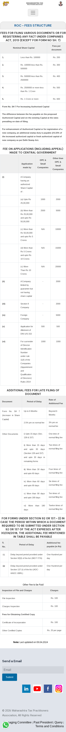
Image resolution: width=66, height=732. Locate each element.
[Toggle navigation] (33, 12)
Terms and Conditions (49, 726)
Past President (43, 722)
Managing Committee (18, 722)
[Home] (33, 3)
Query (59, 722)
